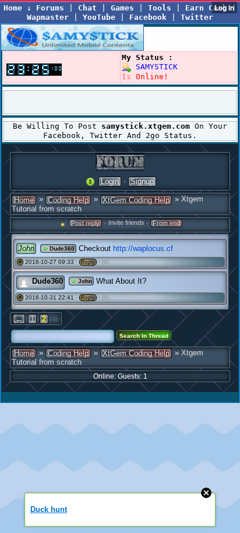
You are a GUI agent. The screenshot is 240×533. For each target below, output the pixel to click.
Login (110, 181)
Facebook (148, 17)
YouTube (99, 17)
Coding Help (68, 200)
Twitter (197, 17)
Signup (142, 181)
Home (24, 200)
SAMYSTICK (154, 66)
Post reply (85, 223)
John (84, 281)
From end (166, 223)
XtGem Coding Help (136, 200)
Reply (88, 262)
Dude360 (61, 248)
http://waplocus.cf (143, 248)
